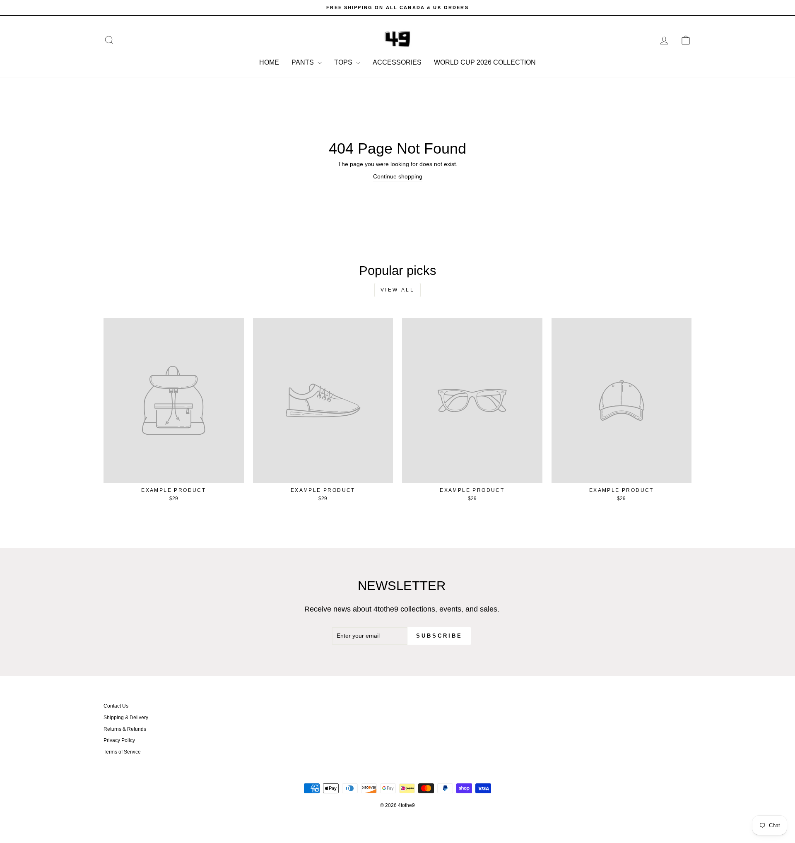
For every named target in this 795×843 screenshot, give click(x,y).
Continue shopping (397, 176)
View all (398, 290)
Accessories (397, 62)
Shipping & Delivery (126, 717)
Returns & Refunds (125, 729)
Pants (304, 62)
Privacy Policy (119, 740)
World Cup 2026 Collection (485, 62)
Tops (344, 62)
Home (269, 62)
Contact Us (116, 706)
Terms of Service (122, 752)
